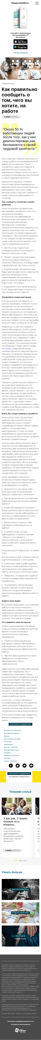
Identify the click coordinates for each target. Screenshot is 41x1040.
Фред (8, 349)
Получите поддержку (20, 724)
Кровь (7, 736)
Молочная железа (12, 739)
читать (12, 850)
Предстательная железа (11, 757)
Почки (7, 747)
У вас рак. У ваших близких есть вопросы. (15, 821)
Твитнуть (32, 93)
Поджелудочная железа (11, 751)
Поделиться (33, 88)
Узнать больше (20, 53)
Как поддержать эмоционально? (19, 777)
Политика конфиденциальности (20, 1021)
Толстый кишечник (8, 743)
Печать (31, 106)
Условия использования (20, 1024)
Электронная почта (24, 766)
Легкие (14, 747)
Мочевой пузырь (11, 733)
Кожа (6, 761)
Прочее (13, 761)
